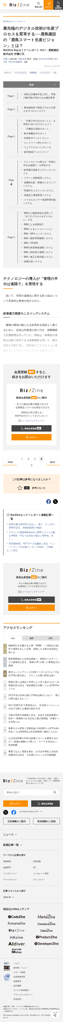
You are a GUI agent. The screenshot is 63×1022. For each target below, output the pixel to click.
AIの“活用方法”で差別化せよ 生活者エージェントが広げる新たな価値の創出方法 (34, 706)
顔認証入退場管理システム (37, 195)
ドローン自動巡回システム (37, 177)
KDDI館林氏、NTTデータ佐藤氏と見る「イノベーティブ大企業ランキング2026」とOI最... (32, 545)
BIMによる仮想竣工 (34, 224)
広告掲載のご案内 (17, 821)
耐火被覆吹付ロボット (35, 133)
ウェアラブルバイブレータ (37, 147)
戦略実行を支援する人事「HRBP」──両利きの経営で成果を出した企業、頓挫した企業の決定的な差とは (33, 649)
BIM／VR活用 (31, 242)
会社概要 (17, 985)
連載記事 (7, 897)
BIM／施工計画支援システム (38, 256)
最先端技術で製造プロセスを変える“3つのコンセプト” (39, 109)
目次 (31, 84)
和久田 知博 (44, 58)
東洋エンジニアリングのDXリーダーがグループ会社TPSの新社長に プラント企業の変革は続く (33, 673)
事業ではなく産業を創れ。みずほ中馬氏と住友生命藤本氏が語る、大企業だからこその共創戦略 (33, 753)
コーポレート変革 (41, 873)
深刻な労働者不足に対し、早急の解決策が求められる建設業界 (39, 96)
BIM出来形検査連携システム (38, 247)
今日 (13, 638)
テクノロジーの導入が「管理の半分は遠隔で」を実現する (39, 163)
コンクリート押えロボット (37, 142)
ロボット (8, 72)
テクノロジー (45, 72)
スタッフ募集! (19, 972)
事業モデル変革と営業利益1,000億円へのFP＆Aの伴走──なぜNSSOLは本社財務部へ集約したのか (33, 730)
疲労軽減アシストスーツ (36, 151)
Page (11, 95)
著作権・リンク (20, 967)
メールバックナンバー (33, 420)
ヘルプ (16, 963)
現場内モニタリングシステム (38, 190)
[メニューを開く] (5, 5)
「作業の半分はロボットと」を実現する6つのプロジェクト (39, 122)
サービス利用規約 (21, 990)
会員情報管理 (19, 976)
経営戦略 (37, 861)
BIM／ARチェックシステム (37, 233)
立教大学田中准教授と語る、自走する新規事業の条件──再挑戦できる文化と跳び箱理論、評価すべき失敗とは (33, 718)
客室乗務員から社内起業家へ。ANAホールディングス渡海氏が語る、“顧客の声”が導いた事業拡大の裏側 (34, 662)
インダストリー (10, 873)
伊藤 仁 (6, 58)
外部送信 (17, 999)
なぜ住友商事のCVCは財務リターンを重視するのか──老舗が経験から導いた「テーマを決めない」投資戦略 (33, 741)
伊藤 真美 (22, 58)
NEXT (52, 462)
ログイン (33, 437)
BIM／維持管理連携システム (38, 238)
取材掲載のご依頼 (46, 821)
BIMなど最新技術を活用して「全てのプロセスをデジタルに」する (38, 216)
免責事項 (17, 981)
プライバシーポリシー (23, 994)
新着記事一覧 (11, 845)
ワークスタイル (20, 72)
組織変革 (7, 867)
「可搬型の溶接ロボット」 (37, 128)
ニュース (8, 834)
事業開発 (33, 72)
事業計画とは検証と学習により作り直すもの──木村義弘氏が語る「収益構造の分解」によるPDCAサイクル (34, 685)
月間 (50, 638)
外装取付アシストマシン (36, 137)
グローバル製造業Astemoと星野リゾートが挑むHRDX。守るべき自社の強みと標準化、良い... (32, 535)
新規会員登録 (33, 428)
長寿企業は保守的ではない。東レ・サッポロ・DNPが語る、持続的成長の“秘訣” (32, 526)
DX (55, 72)
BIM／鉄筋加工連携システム (38, 252)
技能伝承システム (33, 261)
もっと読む (12, 550)
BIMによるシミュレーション (38, 228)
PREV (10, 462)
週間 (31, 638)
